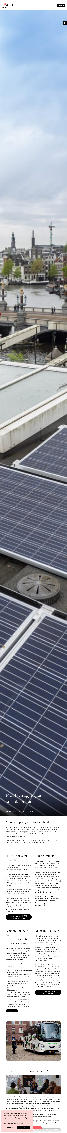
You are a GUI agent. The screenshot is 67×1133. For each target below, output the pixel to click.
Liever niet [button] (10, 1127)
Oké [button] (24, 1127)
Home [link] (8, 811)
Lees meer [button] (20, 1123)
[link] (65, 23)
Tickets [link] (33, 1128)
